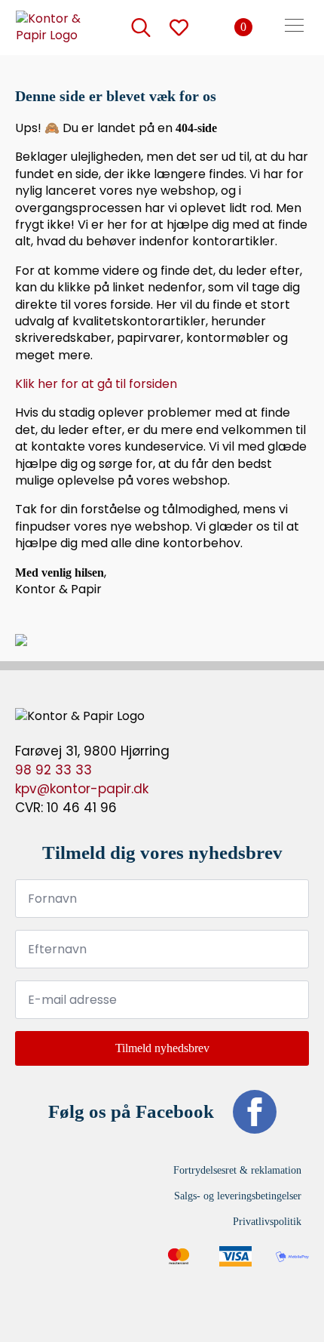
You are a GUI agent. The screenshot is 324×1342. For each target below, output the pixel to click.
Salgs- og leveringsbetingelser (237, 1196)
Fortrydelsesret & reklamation (237, 1170)
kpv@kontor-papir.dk (81, 789)
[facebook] (255, 1112)
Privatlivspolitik (267, 1221)
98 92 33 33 (53, 770)
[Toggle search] (140, 27)
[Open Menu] (294, 27)
